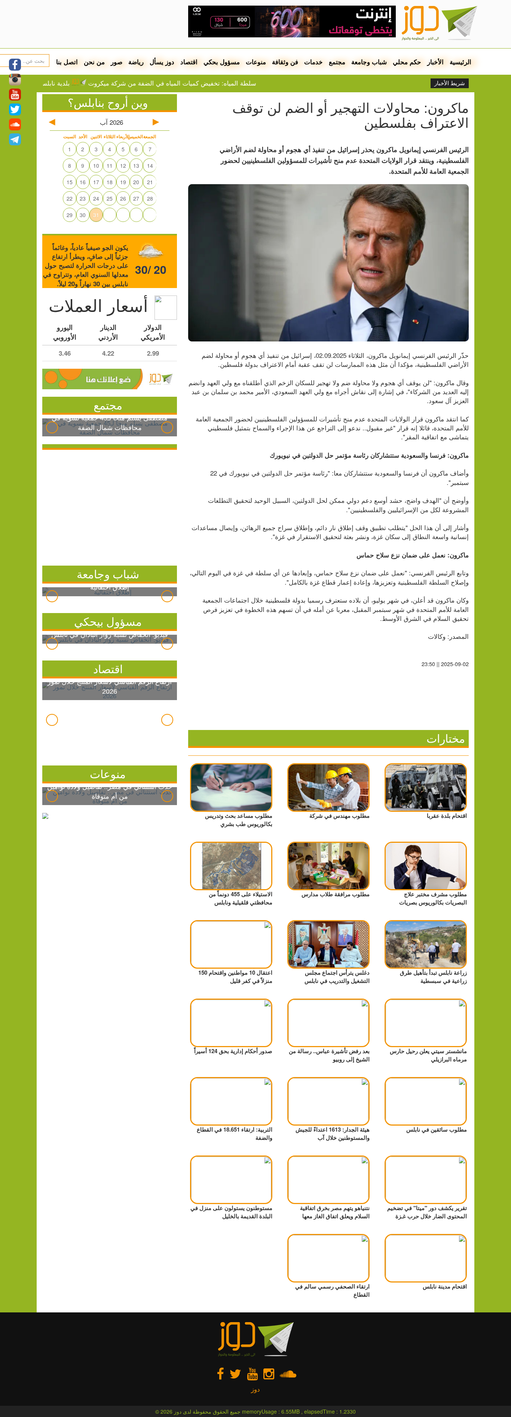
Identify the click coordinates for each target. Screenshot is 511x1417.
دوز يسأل (162, 61)
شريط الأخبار (449, 83)
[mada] (292, 19)
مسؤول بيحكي (108, 621)
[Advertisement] (109, 506)
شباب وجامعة (369, 61)
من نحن (94, 61)
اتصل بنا (67, 61)
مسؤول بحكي (222, 61)
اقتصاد (189, 61)
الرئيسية (460, 61)
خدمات (313, 61)
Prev (52, 427)
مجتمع (337, 61)
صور (116, 61)
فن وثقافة (285, 61)
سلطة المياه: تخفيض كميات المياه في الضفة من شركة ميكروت (199, 82)
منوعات (256, 61)
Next (167, 427)
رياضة (136, 61)
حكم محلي (407, 61)
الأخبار (435, 61)
